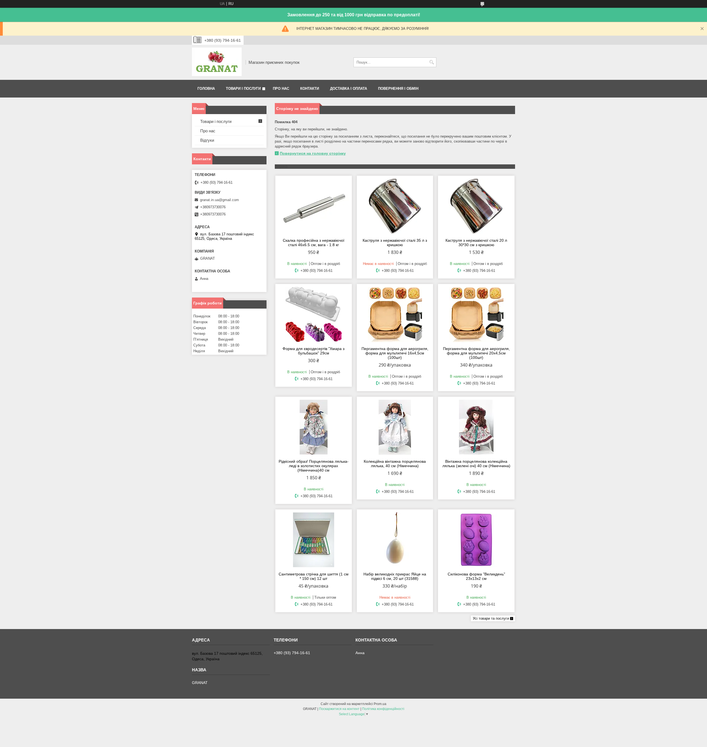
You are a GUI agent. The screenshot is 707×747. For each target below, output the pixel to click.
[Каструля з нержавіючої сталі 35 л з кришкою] (395, 206)
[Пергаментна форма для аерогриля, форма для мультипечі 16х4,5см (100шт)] (395, 314)
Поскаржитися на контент (339, 709)
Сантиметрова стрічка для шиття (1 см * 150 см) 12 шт (314, 576)
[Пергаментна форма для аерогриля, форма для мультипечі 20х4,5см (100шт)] (476, 314)
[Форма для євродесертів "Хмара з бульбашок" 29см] (313, 314)
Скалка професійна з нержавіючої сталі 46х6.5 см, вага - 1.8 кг (313, 242)
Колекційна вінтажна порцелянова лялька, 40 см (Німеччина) (395, 463)
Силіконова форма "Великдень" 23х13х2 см (476, 576)
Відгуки (207, 140)
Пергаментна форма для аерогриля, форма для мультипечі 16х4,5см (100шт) (395, 353)
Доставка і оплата (348, 88)
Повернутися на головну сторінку (313, 153)
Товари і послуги (243, 88)
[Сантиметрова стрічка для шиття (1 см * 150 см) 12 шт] (313, 539)
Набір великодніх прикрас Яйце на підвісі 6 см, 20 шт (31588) (394, 576)
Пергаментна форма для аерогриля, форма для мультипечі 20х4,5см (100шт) (476, 353)
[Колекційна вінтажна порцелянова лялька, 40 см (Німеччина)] (395, 427)
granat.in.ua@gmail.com (219, 200)
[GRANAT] (217, 62)
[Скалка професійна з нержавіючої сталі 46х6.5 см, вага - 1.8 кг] (313, 206)
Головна (206, 88)
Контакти (309, 88)
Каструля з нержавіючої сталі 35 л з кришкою (395, 242)
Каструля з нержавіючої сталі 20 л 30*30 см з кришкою (476, 242)
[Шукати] (431, 62)
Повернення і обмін (398, 88)
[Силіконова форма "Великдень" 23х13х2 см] (476, 539)
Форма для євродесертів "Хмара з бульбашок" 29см (313, 350)
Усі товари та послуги (491, 618)
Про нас (281, 88)
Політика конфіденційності (383, 709)
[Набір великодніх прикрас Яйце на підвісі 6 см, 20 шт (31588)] (395, 539)
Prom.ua (380, 704)
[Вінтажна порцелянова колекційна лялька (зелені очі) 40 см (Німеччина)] (476, 427)
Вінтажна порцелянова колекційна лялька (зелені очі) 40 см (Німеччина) (476, 463)
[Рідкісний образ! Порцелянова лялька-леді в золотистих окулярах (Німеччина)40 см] (313, 427)
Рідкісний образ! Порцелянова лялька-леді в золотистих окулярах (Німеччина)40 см (314, 465)
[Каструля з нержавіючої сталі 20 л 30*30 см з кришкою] (476, 206)
